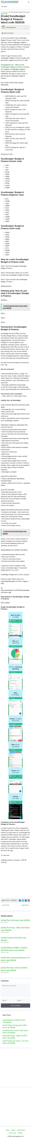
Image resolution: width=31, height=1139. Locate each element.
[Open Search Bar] (28, 2)
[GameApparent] (10, 2)
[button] (15, 625)
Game (6, 12)
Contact (13, 1130)
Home (2, 12)
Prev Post (6, 905)
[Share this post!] (20, 901)
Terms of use (12, 1133)
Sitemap (20, 1133)
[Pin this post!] (29, 901)
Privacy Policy (21, 1130)
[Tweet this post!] (23, 901)
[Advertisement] (15, 881)
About (7, 1130)
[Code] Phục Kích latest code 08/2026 (15, 920)
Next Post (25, 905)
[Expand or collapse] (28, 33)
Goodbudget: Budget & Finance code (13, 67)
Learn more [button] (6, 855)
